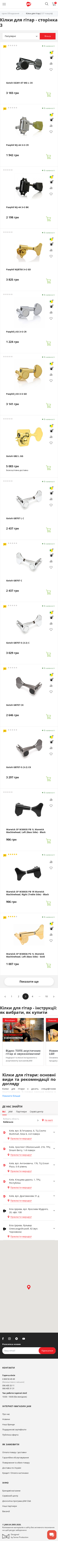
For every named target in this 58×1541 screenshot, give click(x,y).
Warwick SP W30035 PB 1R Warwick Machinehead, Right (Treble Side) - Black (27, 893)
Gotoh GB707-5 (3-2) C (18, 642)
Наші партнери (9, 1506)
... (40, 995)
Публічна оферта (10, 1434)
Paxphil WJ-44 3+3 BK (17, 207)
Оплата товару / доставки (14, 1452)
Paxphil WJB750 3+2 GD (18, 269)
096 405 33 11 (8, 1385)
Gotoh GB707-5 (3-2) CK (18, 767)
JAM (11, 1111)
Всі (3, 1111)
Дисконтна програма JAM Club (16, 1501)
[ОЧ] (51, 53)
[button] (46, 3)
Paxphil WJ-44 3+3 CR (17, 145)
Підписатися (47, 1350)
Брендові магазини (11, 1490)
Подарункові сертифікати (14, 1429)
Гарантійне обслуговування (15, 1457)
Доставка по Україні (11, 1467)
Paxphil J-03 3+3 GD (16, 394)
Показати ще (29, 981)
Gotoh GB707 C (14, 580)
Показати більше (11, 1095)
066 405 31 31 (8, 1388)
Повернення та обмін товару (16, 1462)
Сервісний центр (10, 1495)
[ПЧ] (51, 57)
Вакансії (6, 1511)
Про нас (6, 1414)
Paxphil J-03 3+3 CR (16, 331)
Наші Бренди (8, 1424)
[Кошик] (48, 94)
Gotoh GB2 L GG (14, 456)
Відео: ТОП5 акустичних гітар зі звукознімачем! (23, 1052)
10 (46, 996)
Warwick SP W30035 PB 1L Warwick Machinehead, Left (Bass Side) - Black (26, 831)
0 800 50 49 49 (8, 1379)
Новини (6, 1419)
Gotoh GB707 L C (15, 518)
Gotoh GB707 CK (15, 705)
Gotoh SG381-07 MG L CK (19, 82)
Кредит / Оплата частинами (15, 1473)
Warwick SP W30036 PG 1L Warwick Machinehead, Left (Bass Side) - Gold (25, 955)
